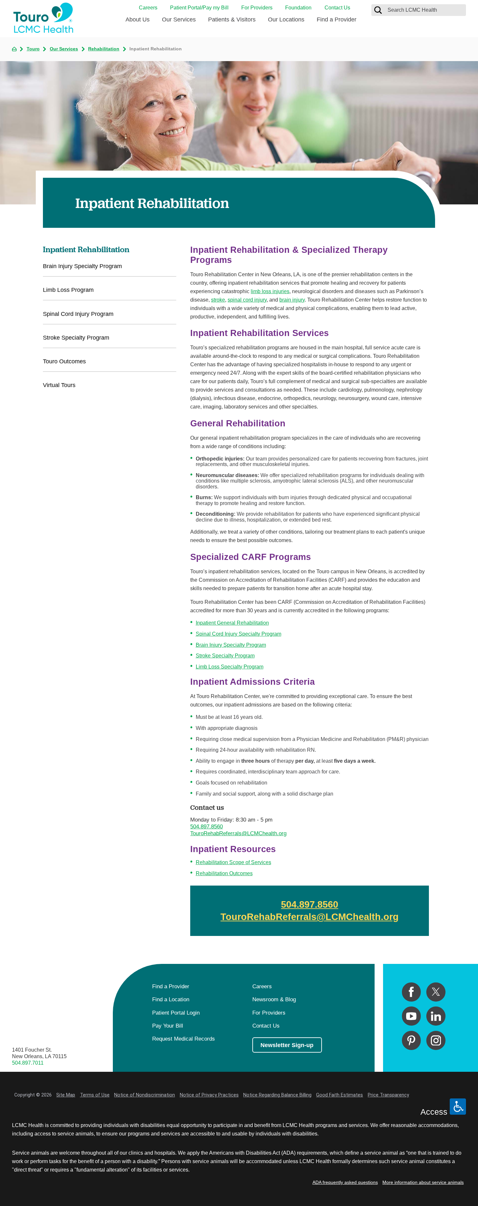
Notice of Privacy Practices (209, 1095)
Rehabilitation (103, 48)
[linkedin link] (435, 1016)
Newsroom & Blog (274, 999)
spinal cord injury (247, 300)
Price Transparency (388, 1095)
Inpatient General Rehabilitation (232, 623)
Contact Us (337, 7)
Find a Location (170, 999)
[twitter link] (435, 992)
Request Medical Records (183, 1038)
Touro (33, 48)
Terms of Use (95, 1095)
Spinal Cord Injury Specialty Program (238, 634)
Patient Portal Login (176, 1012)
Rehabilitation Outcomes (224, 873)
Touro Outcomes (64, 361)
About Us (138, 19)
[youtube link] (411, 1016)
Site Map (65, 1095)
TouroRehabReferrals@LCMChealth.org (238, 833)
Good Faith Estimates (339, 1095)
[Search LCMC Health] (378, 10)
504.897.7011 (28, 1063)
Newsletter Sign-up (286, 1045)
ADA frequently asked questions (345, 1182)
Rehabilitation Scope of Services (233, 862)
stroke (218, 300)
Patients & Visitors (232, 19)
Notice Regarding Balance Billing (277, 1095)
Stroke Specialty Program (225, 655)
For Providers (256, 7)
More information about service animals (423, 1182)
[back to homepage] (14, 49)
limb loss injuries (270, 291)
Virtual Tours (59, 385)
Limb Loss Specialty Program (229, 666)
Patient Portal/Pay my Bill (199, 7)
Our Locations (286, 19)
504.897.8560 (206, 826)
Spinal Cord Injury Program (78, 313)
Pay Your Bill (167, 1025)
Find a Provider (336, 19)
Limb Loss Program (68, 289)
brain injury (292, 300)
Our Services (179, 19)
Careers (148, 7)
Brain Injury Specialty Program (231, 645)
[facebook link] (411, 992)
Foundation (298, 7)
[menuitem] (138, 22)
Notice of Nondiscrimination (144, 1095)
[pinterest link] (411, 1040)
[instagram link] (435, 1040)
